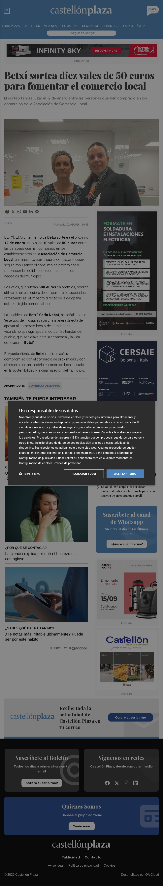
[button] (30, 474)
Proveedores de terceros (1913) (58, 437)
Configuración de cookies (35, 463)
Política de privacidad (67, 463)
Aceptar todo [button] (125, 474)
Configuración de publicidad (37, 458)
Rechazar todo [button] (84, 474)
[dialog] (81, 443)
